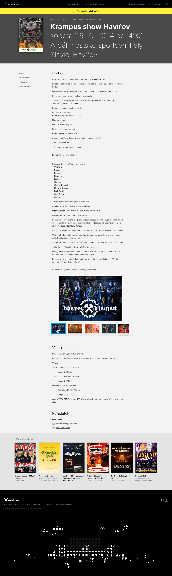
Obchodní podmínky (64, 505)
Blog (102, 4)
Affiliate (36, 505)
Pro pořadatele (90, 4)
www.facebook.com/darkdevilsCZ (99, 259)
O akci (21, 73)
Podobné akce (25, 87)
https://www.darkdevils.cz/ (68, 262)
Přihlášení (157, 4)
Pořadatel (23, 82)
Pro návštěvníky (74, 4)
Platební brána (35, 508)
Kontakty (8, 505)
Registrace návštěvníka (139, 4)
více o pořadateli (63, 427)
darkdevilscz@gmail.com (66, 423)
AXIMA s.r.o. (25, 508)
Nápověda (26, 505)
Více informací (25, 78)
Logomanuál (48, 505)
